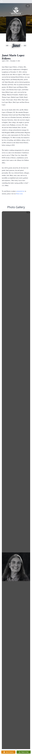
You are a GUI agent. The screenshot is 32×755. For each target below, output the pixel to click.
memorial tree (21, 191)
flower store (19, 194)
